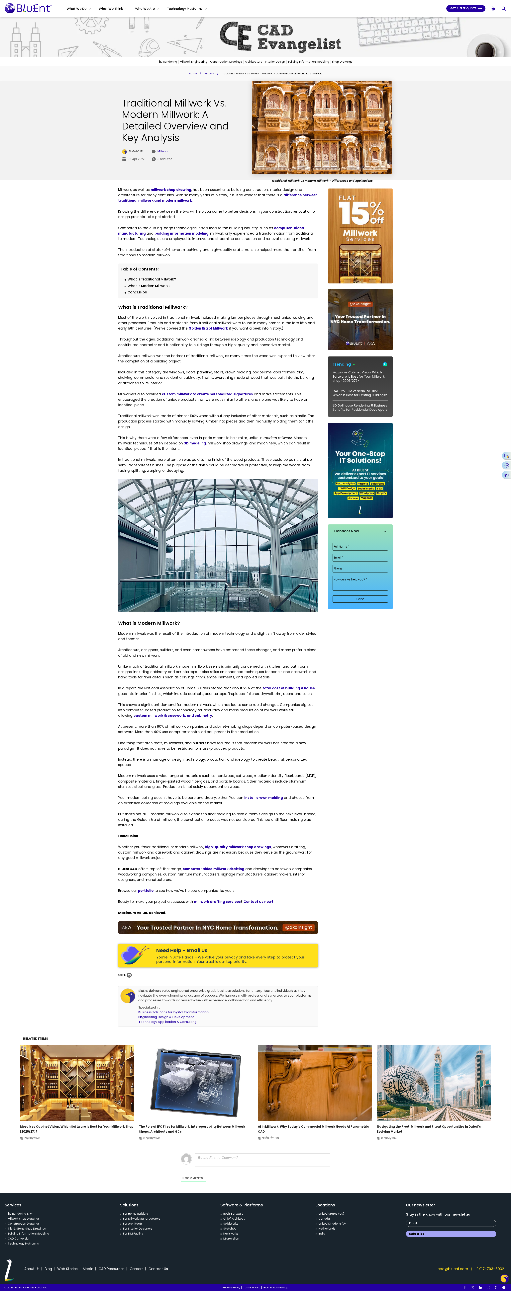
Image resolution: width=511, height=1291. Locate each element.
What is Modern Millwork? (149, 285)
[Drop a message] (506, 465)
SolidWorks (230, 1224)
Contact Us (158, 1268)
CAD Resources (112, 1268)
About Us (32, 1268)
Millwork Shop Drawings (24, 1219)
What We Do (77, 8)
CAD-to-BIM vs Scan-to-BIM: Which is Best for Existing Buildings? (360, 393)
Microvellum (231, 1239)
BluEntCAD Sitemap (275, 1287)
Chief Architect (234, 1219)
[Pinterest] (496, 1287)
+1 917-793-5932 (489, 1268)
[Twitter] (472, 1287)
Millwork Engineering (193, 62)
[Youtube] (504, 1287)
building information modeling (181, 233)
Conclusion (137, 292)
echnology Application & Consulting (167, 1022)
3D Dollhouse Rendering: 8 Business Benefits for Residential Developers (360, 407)
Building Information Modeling (308, 62)
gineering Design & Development (166, 1017)
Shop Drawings (342, 62)
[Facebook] (465, 1287)
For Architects (133, 1224)
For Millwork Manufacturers (141, 1219)
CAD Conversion (19, 1239)
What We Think (111, 8)
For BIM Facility (133, 1234)
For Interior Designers (137, 1229)
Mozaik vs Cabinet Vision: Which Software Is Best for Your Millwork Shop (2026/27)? (359, 376)
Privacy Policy (231, 1287)
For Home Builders (135, 1214)
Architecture (253, 62)
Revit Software (233, 1214)
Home (193, 73)
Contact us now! (258, 901)
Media (88, 1268)
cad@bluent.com (453, 1268)
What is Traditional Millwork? (152, 279)
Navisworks (230, 1234)
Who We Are (145, 8)
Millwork (209, 73)
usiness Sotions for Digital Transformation (173, 1012)
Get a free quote (463, 8)
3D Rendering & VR (20, 1214)
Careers (136, 1268)
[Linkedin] (480, 1287)
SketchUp (230, 1229)
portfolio (145, 890)
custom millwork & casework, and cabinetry (173, 715)
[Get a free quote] (506, 475)
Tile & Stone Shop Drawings (27, 1229)
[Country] (493, 9)
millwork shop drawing (171, 189)
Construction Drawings (226, 62)
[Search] (504, 9)
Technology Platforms (185, 8)
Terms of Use (251, 1287)
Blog (48, 1268)
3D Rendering (168, 62)
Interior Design (275, 62)
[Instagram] (488, 1287)
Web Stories (67, 1268)
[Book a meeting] (506, 455)
